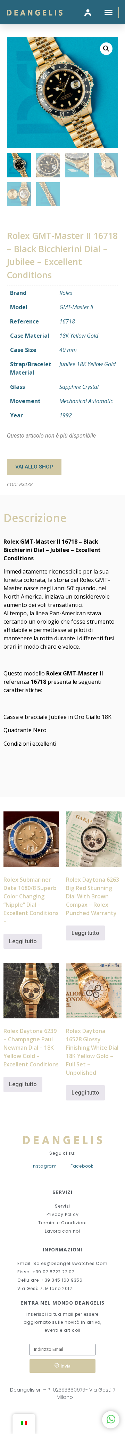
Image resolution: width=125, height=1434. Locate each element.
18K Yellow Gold (78, 335)
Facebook (81, 1166)
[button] (108, 12)
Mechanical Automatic (86, 401)
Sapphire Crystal (79, 387)
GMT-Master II (76, 307)
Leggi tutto (23, 941)
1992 (65, 415)
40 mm (68, 350)
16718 (67, 321)
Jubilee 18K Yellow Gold (87, 364)
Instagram (44, 1166)
